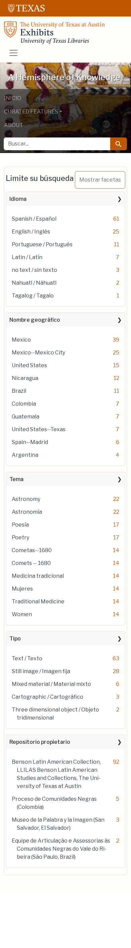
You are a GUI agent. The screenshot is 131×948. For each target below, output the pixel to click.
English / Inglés (31, 231)
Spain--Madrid (30, 442)
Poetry (20, 537)
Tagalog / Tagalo (33, 295)
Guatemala (25, 416)
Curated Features (31, 111)
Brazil (19, 391)
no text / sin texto (34, 270)
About (13, 125)
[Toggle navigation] (13, 53)
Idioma (18, 199)
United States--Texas (39, 429)
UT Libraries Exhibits (54, 32)
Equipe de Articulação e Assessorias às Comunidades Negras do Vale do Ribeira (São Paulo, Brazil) (61, 849)
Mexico (21, 340)
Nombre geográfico (34, 320)
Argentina (25, 455)
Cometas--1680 (32, 550)
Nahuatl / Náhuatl (34, 283)
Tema (16, 479)
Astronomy (26, 499)
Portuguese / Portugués (42, 244)
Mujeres (22, 589)
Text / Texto (27, 658)
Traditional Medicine (38, 601)
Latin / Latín (27, 257)
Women (22, 614)
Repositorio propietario (39, 742)
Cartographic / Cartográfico (47, 697)
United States (29, 365)
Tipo (15, 638)
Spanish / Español (34, 219)
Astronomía (27, 512)
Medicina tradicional (38, 576)
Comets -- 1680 (31, 563)
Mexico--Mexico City (38, 352)
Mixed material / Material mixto (51, 684)
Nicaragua (25, 378)
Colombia (24, 404)
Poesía (20, 525)
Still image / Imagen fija (41, 671)
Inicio (12, 98)
